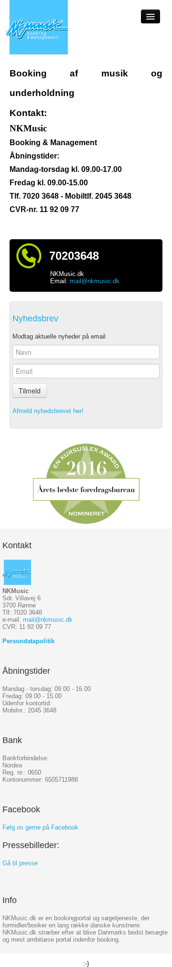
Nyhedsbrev (35, 318)
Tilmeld (30, 390)
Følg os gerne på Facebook (40, 827)
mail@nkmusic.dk (94, 281)
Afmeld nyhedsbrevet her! (48, 410)
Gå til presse (20, 863)
